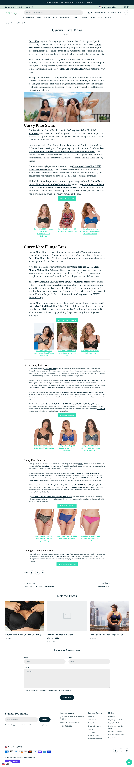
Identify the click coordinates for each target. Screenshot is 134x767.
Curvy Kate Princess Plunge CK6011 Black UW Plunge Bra (78, 380)
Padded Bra (77, 69)
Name (26, 657)
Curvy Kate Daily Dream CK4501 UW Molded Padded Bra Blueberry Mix (70, 404)
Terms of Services (30, 725)
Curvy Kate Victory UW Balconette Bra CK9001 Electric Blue (82, 392)
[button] (37, 2)
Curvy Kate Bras (50, 369)
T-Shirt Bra (101, 409)
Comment (28, 667)
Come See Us (28, 7)
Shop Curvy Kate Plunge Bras (67, 320)
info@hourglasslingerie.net (71, 722)
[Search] (80, 12)
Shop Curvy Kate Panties (67, 505)
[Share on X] (37, 572)
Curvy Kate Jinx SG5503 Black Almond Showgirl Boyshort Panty (43, 538)
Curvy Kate (34, 41)
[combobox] (53, 12)
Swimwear (34, 133)
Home (7, 23)
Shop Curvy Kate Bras (67, 415)
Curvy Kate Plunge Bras (40, 258)
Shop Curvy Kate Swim (67, 198)
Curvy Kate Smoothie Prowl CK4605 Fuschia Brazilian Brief (51, 497)
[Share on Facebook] (32, 572)
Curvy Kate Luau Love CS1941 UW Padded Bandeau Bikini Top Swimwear (90, 231)
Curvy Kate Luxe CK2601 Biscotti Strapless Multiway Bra (60, 281)
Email (70, 657)
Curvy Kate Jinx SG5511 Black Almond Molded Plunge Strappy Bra (44, 353)
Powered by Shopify (29, 757)
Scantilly (84, 80)
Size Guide (19, 7)
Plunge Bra (64, 69)
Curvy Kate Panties (48, 466)
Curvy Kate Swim (77, 130)
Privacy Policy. (42, 725)
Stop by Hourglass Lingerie (66, 556)
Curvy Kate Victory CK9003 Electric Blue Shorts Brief (75, 487)
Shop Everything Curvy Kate (67, 564)
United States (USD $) (109, 7)
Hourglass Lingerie (16, 757)
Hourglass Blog (16, 23)
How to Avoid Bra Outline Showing (23, 634)
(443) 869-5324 (67, 726)
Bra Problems (9, 7)
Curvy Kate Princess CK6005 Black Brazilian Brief (48, 387)
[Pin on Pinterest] (43, 572)
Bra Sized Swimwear (52, 47)
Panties (80, 464)
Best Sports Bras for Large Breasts (107, 634)
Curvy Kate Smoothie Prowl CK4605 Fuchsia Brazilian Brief (90, 538)
